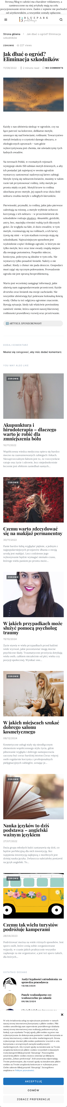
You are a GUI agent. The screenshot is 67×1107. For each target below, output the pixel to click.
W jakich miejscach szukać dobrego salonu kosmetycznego (31, 727)
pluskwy (31, 218)
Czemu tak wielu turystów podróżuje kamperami (30, 927)
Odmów (33, 1090)
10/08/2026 (28, 986)
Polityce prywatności (24, 1070)
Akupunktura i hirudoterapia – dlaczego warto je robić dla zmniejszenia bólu (29, 432)
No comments (54, 68)
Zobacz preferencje (33, 1099)
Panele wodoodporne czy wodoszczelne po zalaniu (36, 996)
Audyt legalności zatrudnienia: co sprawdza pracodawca (41, 980)
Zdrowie (8, 45)
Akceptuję (33, 1081)
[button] (62, 1014)
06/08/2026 (28, 1001)
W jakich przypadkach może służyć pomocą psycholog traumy (32, 627)
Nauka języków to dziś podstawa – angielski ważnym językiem (26, 830)
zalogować (22, 352)
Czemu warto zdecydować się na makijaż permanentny (32, 531)
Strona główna (11, 34)
